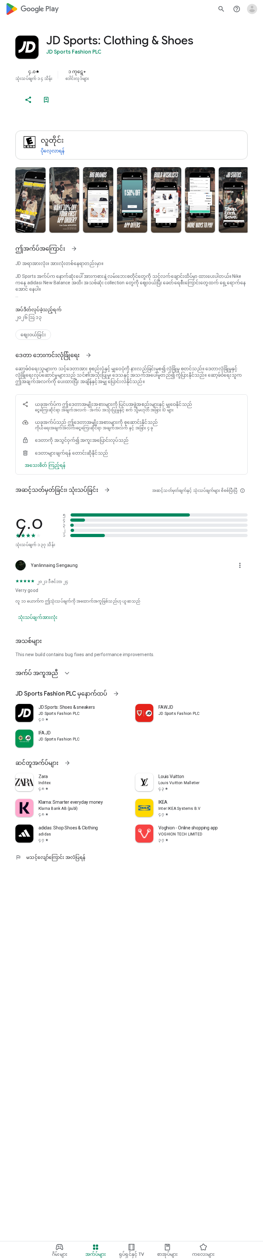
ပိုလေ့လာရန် (52, 151)
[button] (30, 200)
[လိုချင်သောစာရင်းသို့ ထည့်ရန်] (46, 99)
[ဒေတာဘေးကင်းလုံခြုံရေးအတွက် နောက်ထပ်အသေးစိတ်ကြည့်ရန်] (45, 465)
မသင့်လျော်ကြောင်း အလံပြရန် (50, 857)
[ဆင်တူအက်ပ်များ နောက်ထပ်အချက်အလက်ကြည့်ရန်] (67, 763)
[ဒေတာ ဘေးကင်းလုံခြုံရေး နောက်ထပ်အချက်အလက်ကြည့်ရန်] (88, 355)
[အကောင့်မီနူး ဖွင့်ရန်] (252, 9)
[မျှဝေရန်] (28, 99)
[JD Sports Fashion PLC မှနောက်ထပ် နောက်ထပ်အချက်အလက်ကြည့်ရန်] (116, 693)
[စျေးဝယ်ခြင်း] (33, 334)
